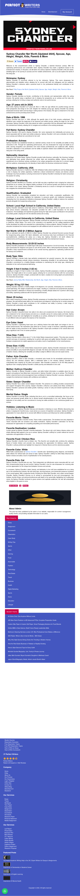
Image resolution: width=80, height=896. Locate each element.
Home (43, 12)
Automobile (11, 562)
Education (11, 601)
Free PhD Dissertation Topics (14, 746)
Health (10, 585)
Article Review (9, 840)
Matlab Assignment (10, 820)
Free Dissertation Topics (12, 744)
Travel (10, 577)
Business (11, 581)
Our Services (8, 795)
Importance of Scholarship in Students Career (17, 867)
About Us (7, 775)
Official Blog (8, 787)
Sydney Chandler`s (31, 452)
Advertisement (52, 12)
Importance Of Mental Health (12, 881)
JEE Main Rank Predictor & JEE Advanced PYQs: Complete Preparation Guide (32, 620)
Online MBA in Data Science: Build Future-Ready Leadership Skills (28, 628)
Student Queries (10, 740)
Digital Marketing (13, 589)
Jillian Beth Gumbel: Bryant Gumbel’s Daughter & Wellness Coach (28, 655)
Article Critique (9, 842)
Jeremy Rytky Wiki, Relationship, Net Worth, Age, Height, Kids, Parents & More (37, 280)
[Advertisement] (42, 677)
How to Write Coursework (12, 750)
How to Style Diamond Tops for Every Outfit (21, 648)
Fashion (10, 566)
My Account (67, 11)
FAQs (6, 773)
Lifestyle (10, 605)
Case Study (11, 538)
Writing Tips (11, 542)
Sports (10, 546)
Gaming (10, 554)
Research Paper (10, 817)
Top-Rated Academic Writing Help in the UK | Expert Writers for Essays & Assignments (30, 860)
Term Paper (8, 805)
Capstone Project (10, 844)
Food (9, 558)
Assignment (11, 526)
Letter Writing (9, 838)
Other (26, 485)
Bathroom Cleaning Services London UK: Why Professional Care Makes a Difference (34, 632)
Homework (8, 815)
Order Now (8, 783)
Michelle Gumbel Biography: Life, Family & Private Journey (26, 651)
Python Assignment (10, 846)
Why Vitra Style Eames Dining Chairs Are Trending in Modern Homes (29, 640)
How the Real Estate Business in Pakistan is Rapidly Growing (27, 644)
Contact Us (8, 785)
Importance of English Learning (13, 874)
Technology (11, 569)
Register (11, 781)
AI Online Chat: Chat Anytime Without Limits (21, 616)
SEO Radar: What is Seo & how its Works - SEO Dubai (25, 636)
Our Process (8, 777)
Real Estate (11, 573)
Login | (7, 781)
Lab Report (8, 829)
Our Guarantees (10, 779)
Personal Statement (11, 818)
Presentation (8, 831)
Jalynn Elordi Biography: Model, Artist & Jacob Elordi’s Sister (26, 659)
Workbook (8, 803)
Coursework (11, 530)
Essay (10, 523)
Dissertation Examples (11, 742)
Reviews (23, 763)
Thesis (7, 801)
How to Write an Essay (12, 748)
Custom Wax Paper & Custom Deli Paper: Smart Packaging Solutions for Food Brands (34, 624)
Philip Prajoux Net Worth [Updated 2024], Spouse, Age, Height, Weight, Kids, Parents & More (42, 89)
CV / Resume (9, 836)
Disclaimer (8, 791)
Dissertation (11, 534)
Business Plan (9, 833)
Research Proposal (10, 848)
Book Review (9, 835)
